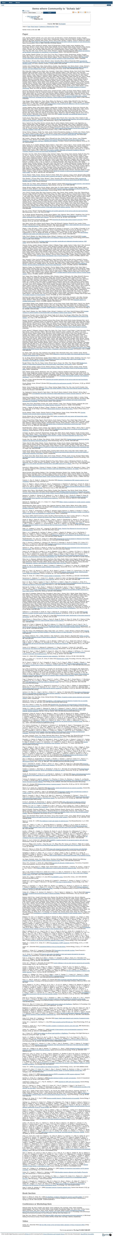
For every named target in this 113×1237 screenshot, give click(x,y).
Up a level (26, 11)
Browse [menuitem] (18, 2)
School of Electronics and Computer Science (53, 1234)
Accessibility (91, 1234)
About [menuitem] (10, 2)
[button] (49, 13)
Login (2, 5)
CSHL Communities (32, 16)
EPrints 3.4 (27, 1234)
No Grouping (62, 23)
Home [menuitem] (3, 2)
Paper (28, 26)
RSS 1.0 (81, 12)
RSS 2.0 (88, 12)
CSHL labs (33, 17)
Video (56, 26)
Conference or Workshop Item (46, 26)
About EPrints (84, 1234)
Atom (75, 12)
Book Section (34, 26)
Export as (25, 12)
